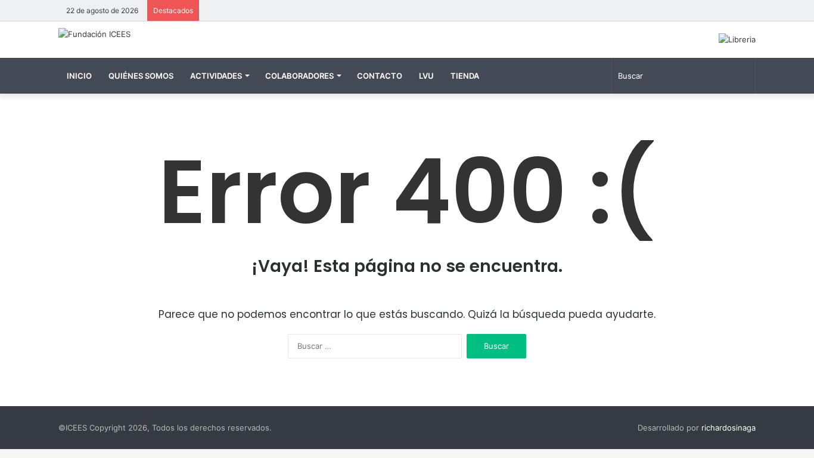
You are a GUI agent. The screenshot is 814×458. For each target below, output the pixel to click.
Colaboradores (299, 76)
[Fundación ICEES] (94, 34)
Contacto (379, 76)
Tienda (465, 76)
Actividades (216, 76)
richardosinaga (728, 427)
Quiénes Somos (140, 76)
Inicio (79, 76)
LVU (426, 76)
